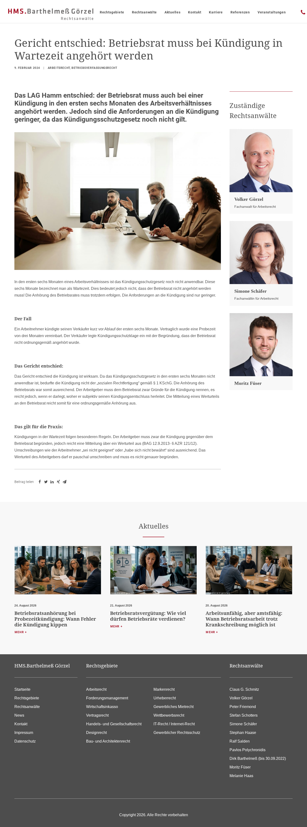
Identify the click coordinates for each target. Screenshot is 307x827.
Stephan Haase (243, 733)
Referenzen (240, 12)
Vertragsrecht (97, 715)
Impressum (23, 733)
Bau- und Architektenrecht (108, 741)
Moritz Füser (248, 383)
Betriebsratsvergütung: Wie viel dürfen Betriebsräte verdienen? (148, 616)
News (19, 715)
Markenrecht (164, 689)
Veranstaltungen (272, 12)
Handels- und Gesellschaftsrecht (114, 724)
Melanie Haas (241, 776)
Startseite (22, 689)
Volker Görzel (248, 199)
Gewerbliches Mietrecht (174, 707)
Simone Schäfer (250, 291)
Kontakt (194, 12)
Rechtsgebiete (112, 12)
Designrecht (96, 733)
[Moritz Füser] (261, 344)
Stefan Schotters (244, 715)
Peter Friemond (243, 707)
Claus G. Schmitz (244, 689)
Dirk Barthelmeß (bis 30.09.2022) (258, 758)
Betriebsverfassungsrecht (94, 68)
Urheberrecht (165, 698)
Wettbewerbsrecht (169, 715)
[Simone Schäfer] (261, 252)
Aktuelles (172, 12)
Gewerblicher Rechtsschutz (177, 733)
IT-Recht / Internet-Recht (174, 724)
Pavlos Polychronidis (248, 750)
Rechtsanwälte (144, 12)
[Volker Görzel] (261, 160)
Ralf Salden (240, 741)
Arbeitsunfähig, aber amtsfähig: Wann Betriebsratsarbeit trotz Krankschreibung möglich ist (244, 619)
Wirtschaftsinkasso (102, 707)
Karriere (216, 12)
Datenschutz (25, 741)
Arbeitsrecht (59, 68)
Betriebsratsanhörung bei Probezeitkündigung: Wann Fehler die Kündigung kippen (55, 619)
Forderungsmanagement (107, 698)
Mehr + (21, 632)
